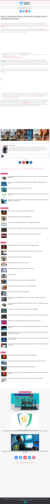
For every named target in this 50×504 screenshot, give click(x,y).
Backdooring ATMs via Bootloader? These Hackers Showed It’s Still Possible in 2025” (27, 361)
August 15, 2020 (14, 97)
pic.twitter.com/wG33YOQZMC (8, 56)
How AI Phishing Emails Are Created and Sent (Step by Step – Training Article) (25, 251)
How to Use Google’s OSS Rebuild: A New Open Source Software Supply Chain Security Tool (28, 228)
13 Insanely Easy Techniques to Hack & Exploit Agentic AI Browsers (23, 309)
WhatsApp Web (27, 102)
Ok (25, 502)
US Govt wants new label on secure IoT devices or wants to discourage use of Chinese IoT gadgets (25, 430)
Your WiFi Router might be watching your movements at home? (22, 280)
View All (47, 204)
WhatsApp (3, 26)
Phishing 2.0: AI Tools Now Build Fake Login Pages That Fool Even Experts (24, 320)
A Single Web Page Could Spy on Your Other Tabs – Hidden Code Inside (23, 245)
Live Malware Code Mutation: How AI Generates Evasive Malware (22, 355)
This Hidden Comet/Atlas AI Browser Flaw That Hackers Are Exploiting (24, 222)
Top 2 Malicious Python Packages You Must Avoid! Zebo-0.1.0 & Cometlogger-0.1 (25, 378)
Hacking (28, 168)
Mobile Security (14, 168)
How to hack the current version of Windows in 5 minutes (21, 210)
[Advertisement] (25, 42)
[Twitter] (2, 156)
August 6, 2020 (18, 57)
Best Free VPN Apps (12, 274)
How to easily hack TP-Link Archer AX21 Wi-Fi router (19, 188)
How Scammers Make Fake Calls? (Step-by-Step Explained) (21, 268)
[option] (9, 135)
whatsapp (43, 168)
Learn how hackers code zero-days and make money (19, 216)
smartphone (38, 168)
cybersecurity (24, 168)
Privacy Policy (31, 462)
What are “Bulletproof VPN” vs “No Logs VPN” (18, 262)
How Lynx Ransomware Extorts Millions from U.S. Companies (21, 366)
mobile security (41, 29)
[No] (48, 500)
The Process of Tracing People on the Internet (18, 291)
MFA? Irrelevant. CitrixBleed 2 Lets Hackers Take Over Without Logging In (24, 234)
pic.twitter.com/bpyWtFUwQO (38, 96)
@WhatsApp (24, 54)
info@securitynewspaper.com (22, 462)
